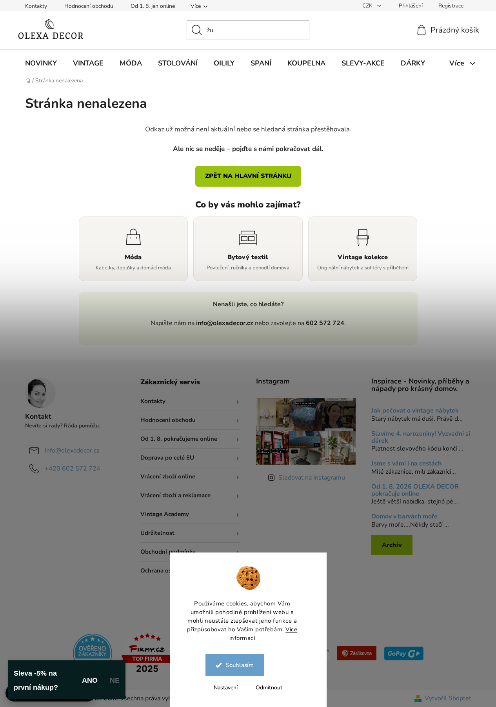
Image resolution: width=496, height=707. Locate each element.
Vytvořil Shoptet (448, 698)
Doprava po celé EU (167, 458)
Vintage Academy (164, 514)
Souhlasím (240, 665)
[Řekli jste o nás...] (92, 653)
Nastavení (226, 687)
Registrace (450, 5)
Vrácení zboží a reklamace (175, 495)
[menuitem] (41, 63)
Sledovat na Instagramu (311, 477)
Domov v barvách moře (404, 516)
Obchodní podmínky (168, 552)
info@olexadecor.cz (224, 323)
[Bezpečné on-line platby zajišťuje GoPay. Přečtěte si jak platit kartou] (403, 653)
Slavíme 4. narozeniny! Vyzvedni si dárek (420, 437)
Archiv (392, 545)
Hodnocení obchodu (88, 6)
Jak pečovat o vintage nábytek (415, 410)
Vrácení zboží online (167, 476)
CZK (368, 5)
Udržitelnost (157, 533)
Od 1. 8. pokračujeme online (178, 439)
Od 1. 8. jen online (153, 6)
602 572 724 (325, 323)
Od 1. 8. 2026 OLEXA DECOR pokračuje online (415, 490)
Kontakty (36, 6)
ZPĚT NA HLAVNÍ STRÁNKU (248, 176)
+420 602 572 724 (72, 468)
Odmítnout (269, 687)
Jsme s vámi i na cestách (406, 463)
